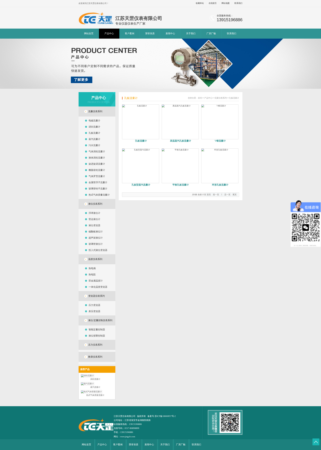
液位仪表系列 (95, 204)
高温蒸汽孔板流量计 (180, 141)
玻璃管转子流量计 (98, 188)
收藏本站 (200, 3)
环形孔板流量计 (220, 185)
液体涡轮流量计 (97, 157)
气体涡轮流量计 (97, 151)
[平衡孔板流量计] (180, 165)
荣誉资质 (150, 33)
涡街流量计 (94, 127)
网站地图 (226, 3)
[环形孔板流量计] (220, 165)
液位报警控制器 (97, 335)
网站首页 (88, 33)
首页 (200, 98)
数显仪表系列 (95, 357)
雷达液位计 (94, 219)
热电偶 (92, 268)
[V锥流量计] (220, 121)
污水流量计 (94, 145)
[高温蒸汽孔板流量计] (180, 121)
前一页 (216, 194)
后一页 (227, 194)
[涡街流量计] (87, 375)
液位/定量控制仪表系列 (100, 320)
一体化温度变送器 (98, 287)
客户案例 (129, 33)
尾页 (235, 194)
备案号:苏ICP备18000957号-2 (161, 416)
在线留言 (213, 3)
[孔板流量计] (141, 121)
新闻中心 (170, 33)
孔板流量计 (94, 133)
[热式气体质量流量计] (91, 391)
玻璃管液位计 (96, 244)
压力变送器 (94, 305)
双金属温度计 (96, 280)
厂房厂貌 (211, 33)
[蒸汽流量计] (87, 383)
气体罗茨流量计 (97, 176)
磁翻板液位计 (96, 231)
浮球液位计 (94, 213)
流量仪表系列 (95, 111)
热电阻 (92, 274)
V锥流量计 (220, 141)
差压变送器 (94, 311)
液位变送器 (94, 225)
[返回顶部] (315, 441)
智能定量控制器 (97, 329)
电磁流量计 (94, 120)
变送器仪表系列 (96, 296)
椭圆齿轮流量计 (97, 170)
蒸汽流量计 (94, 139)
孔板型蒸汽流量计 (141, 185)
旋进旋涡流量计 (97, 164)
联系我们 (238, 3)
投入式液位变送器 (98, 250)
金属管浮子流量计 (98, 182)
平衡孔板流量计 (180, 185)
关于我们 (190, 33)
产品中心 (109, 33)
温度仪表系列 (95, 259)
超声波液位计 (96, 238)
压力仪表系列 (95, 345)
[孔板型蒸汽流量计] (141, 165)
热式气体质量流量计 (99, 195)
